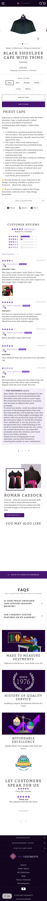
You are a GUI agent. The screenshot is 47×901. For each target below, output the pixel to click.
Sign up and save (23, 848)
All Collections (23, 872)
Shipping (13, 70)
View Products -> (14, 515)
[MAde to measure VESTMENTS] (23, 641)
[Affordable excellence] (23, 724)
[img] (7, 261)
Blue (10, 83)
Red (17, 83)
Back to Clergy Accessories (25, 575)
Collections (17, 48)
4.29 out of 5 (29, 229)
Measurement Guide (23, 843)
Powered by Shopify (23, 899)
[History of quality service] (23, 681)
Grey (18, 89)
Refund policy (23, 883)
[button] (13, 236)
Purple (27, 83)
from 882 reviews (23, 791)
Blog (23, 876)
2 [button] (22, 451)
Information (23, 838)
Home (8, 48)
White (28, 89)
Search (24, 865)
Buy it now (24, 104)
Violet (36, 83)
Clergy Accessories (32, 48)
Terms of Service (23, 880)
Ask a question (23, 201)
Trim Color (23, 78)
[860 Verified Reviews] (23, 772)
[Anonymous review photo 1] (7, 290)
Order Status (23, 869)
